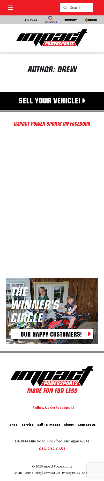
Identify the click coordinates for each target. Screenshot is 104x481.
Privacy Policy (71, 473)
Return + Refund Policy (28, 473)
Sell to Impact (48, 424)
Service (27, 424)
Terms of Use (52, 473)
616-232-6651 (52, 449)
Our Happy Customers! (51, 334)
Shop (13, 424)
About (69, 424)
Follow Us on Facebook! (53, 407)
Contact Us (87, 424)
